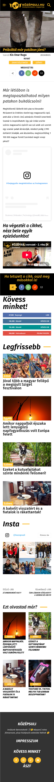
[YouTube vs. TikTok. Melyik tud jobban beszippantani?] (40, 673)
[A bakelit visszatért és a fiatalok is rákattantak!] (27, 493)
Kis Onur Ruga (18, 54)
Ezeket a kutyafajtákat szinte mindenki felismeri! (24, 471)
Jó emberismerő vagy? (12, 593)
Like (47, 315)
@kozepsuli (19, 535)
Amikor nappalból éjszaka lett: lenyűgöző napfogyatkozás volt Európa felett (26, 429)
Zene (7, 376)
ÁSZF (27, 766)
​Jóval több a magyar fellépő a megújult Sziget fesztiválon (26, 384)
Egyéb (8, 418)
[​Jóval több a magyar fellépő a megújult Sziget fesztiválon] (27, 366)
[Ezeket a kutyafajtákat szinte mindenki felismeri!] (27, 454)
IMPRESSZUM (27, 741)
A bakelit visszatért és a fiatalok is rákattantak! (22, 510)
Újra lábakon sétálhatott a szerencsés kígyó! (40, 594)
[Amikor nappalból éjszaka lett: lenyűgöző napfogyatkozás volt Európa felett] (27, 408)
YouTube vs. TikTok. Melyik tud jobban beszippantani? (39, 692)
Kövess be (45, 321)
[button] (49, 5)
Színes (39, 62)
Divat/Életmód (20, 62)
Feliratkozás (43, 333)
